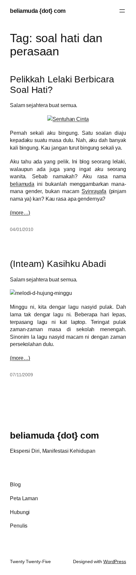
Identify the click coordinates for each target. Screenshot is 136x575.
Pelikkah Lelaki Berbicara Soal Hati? (62, 84)
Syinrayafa (94, 191)
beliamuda (22, 184)
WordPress (114, 561)
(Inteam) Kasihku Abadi (58, 264)
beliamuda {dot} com (38, 10)
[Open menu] (122, 11)
